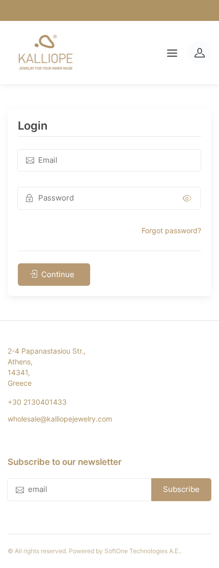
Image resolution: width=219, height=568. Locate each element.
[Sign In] (199, 52)
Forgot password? (171, 230)
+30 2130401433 (37, 402)
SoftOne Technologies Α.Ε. (142, 551)
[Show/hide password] (187, 198)
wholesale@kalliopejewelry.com (60, 418)
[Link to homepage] (46, 52)
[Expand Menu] (172, 52)
